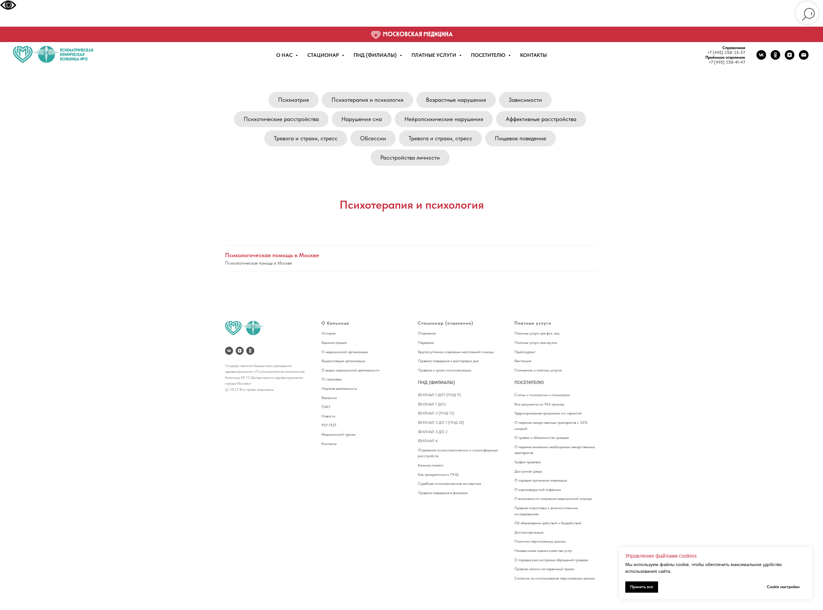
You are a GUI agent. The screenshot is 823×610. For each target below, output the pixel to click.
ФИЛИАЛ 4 (428, 441)
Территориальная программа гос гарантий (548, 413)
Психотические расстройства (281, 119)
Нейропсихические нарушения (443, 119)
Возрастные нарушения (456, 99)
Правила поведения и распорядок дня (448, 361)
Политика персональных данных (540, 541)
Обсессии (373, 138)
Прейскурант (525, 352)
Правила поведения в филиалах (443, 493)
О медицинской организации (344, 352)
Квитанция (522, 361)
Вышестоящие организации (343, 361)
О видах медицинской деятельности (350, 370)
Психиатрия (293, 99)
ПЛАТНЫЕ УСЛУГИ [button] (434, 55)
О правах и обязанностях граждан (541, 437)
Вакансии (329, 398)
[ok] (775, 55)
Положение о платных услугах (538, 370)
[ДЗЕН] (240, 351)
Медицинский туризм (338, 434)
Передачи (426, 342)
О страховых (331, 379)
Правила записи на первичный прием (544, 569)
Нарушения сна (361, 119)
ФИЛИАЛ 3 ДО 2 (433, 432)
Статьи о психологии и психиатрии (542, 395)
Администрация (334, 342)
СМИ (325, 407)
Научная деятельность (339, 388)
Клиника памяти (430, 465)
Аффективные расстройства (541, 119)
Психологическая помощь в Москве (272, 255)
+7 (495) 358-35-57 (726, 52)
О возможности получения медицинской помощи (553, 498)
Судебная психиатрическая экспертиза (449, 483)
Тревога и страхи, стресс (306, 138)
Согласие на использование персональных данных (554, 578)
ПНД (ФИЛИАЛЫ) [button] (376, 55)
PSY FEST (329, 425)
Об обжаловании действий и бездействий (547, 523)
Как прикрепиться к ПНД (438, 474)
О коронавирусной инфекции (537, 489)
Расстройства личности (410, 157)
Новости (328, 416)
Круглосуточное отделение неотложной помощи (456, 352)
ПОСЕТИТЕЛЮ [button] (489, 55)
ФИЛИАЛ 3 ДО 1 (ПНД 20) (441, 422)
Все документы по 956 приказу (539, 404)
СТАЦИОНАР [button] (323, 55)
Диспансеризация (528, 532)
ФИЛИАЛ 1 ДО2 (432, 404)
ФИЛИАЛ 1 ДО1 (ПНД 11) (439, 395)
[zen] (789, 55)
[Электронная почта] (804, 55)
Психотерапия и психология (367, 99)
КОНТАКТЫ (533, 55)
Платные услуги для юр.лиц (535, 342)
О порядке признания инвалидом (540, 480)
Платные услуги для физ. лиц (536, 333)
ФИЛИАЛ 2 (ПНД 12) (436, 413)
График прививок (527, 462)
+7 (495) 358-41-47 (727, 62)
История (328, 333)
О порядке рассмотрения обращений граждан (551, 560)
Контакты (329, 443)
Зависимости (525, 99)
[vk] (761, 55)
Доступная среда (528, 471)
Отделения (427, 333)
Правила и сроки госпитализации (444, 370)
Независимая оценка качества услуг (543, 550)
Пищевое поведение (520, 138)
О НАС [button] (285, 55)
